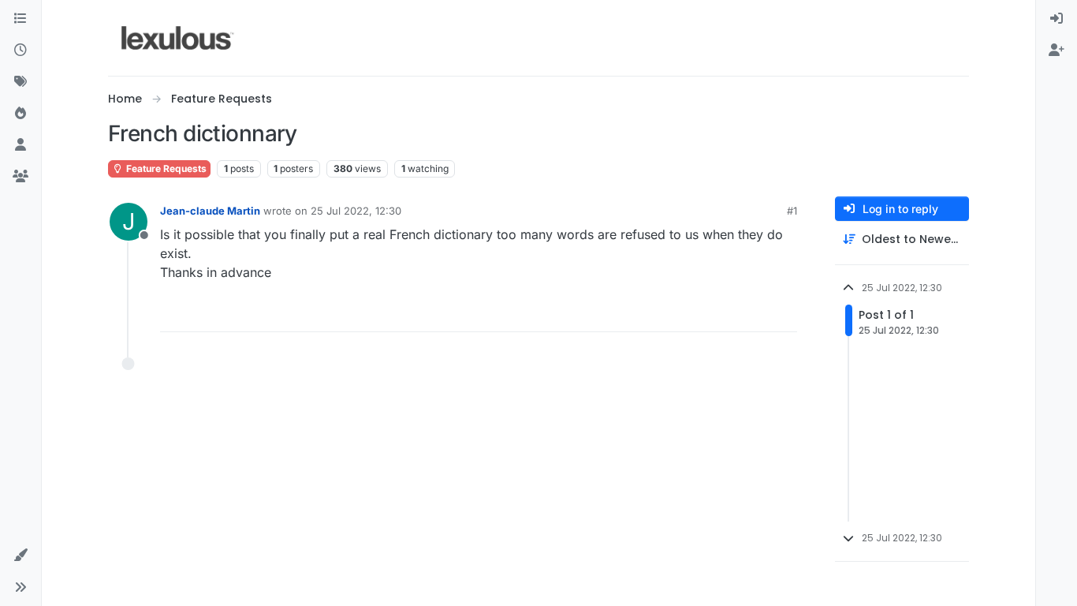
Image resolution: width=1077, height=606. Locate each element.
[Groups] (20, 176)
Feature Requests (165, 168)
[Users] (20, 145)
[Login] (1056, 19)
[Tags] (20, 82)
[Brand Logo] (177, 38)
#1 (792, 210)
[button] (20, 555)
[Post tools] (784, 313)
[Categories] (20, 19)
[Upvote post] (724, 313)
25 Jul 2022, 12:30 (356, 210)
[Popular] (20, 113)
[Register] (1056, 50)
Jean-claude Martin (210, 210)
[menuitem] (1056, 19)
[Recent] (20, 50)
